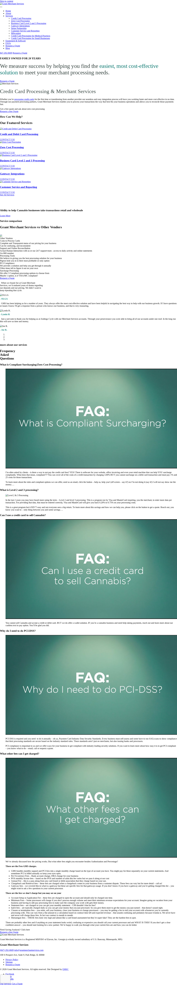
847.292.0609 (6, 53)
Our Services (5, 984)
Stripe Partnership (19, 28)
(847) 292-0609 (7, 950)
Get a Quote (17, 984)
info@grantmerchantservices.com (28, 950)
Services (9, 16)
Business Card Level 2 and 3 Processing (28, 23)
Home (8, 11)
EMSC (66, 969)
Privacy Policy (12, 959)
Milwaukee (16, 33)
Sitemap (9, 962)
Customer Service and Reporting (25, 31)
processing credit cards (24, 99)
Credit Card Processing (21, 18)
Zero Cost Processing (20, 21)
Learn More (5, 216)
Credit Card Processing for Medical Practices (30, 36)
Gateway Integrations (20, 26)
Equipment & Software (16, 41)
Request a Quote (13, 46)
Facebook (10, 974)
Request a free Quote (9, 111)
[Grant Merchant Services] (12, 3)
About (8, 13)
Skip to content (6, 1)
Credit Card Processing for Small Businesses (30, 38)
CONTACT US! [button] (7, 139)
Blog (8, 48)
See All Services (7, 195)
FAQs (8, 43)
